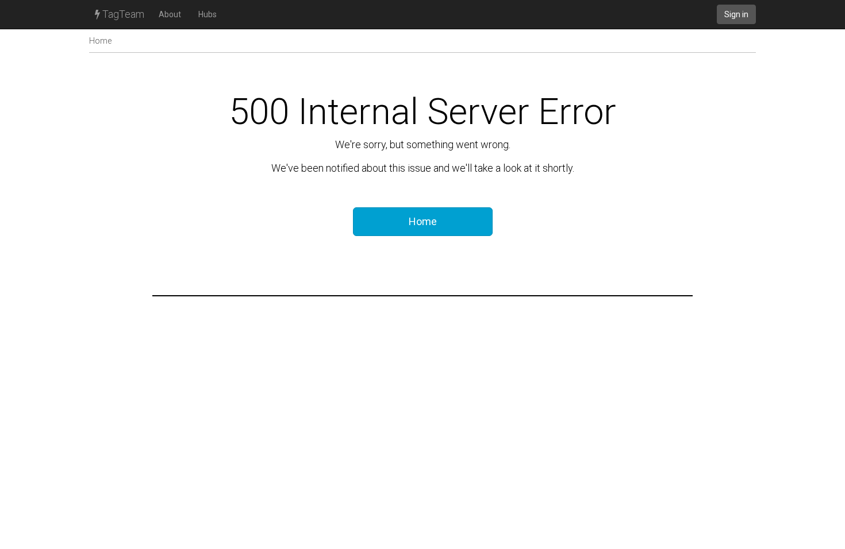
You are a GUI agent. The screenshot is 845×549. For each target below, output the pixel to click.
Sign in (736, 14)
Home (100, 40)
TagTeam (122, 14)
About (170, 14)
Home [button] (423, 221)
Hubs (207, 14)
